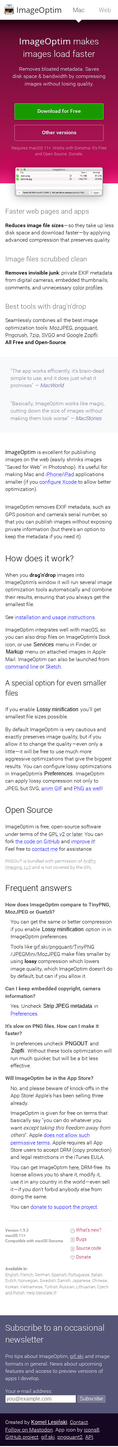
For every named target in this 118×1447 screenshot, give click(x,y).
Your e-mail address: (28, 1391)
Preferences (23, 1013)
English (12, 1274)
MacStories (88, 418)
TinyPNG (84, 947)
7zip (34, 335)
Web (105, 10)
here (74, 1167)
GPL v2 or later (65, 834)
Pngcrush (16, 335)
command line (21, 666)
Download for (59, 111)
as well (88, 788)
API (89, 1437)
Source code (88, 1248)
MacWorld (52, 385)
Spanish (59, 1274)
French (26, 1274)
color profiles (88, 287)
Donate (75, 153)
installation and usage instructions (55, 617)
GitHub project (21, 1437)
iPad (69, 474)
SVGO (48, 335)
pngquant (86, 328)
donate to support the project (63, 1207)
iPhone (54, 474)
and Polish (15, 1292)
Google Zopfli (82, 335)
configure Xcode (58, 482)
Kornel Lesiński (49, 1422)
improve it (82, 841)
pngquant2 (70, 1437)
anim (51, 788)
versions (59, 132)
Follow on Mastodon (29, 1430)
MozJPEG (60, 328)
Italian (96, 1274)
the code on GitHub (37, 841)
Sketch (53, 666)
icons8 (91, 1430)
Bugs (81, 1239)
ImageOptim (38, 9)
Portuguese (78, 1274)
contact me (45, 849)
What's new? (88, 1230)
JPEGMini (23, 954)
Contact (79, 1422)
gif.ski (41, 947)
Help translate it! (42, 1292)
